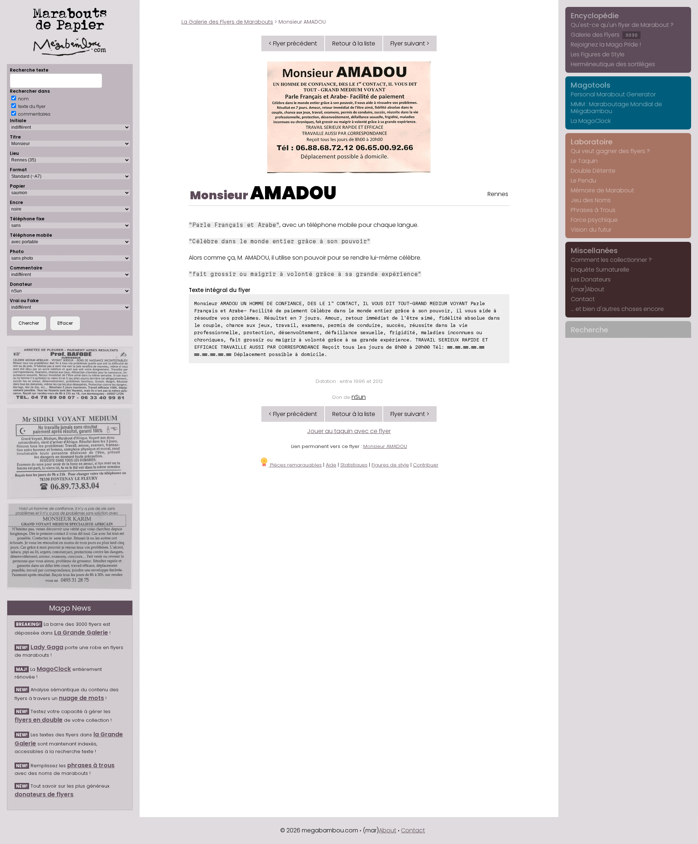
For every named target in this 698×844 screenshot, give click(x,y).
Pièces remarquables (295, 464)
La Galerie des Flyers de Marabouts (227, 21)
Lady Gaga (47, 647)
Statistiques (354, 464)
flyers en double (39, 720)
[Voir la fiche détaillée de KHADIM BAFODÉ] (70, 375)
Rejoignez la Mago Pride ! (606, 44)
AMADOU (293, 193)
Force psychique (594, 220)
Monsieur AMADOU (385, 446)
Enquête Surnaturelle (600, 269)
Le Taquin (584, 161)
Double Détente (593, 171)
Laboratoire (592, 142)
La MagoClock (591, 121)
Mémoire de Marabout (602, 190)
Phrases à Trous (593, 210)
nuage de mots (81, 698)
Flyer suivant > (409, 43)
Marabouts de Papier (70, 18)
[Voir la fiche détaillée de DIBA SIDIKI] (70, 454)
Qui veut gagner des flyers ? (610, 151)
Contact (583, 299)
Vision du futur (591, 229)
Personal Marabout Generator (613, 94)
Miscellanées (594, 250)
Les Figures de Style (598, 54)
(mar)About (587, 289)
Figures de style (390, 464)
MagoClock (54, 669)
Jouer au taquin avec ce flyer (349, 431)
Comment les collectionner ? (611, 260)
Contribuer (425, 464)
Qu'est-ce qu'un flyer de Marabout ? (622, 25)
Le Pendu (583, 180)
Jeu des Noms (591, 200)
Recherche (589, 330)
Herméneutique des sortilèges (613, 64)
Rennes (498, 194)
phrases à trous (91, 765)
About (387, 830)
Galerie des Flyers (604, 35)
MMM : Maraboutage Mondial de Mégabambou (616, 107)
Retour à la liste (353, 43)
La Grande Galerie (81, 632)
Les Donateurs (591, 279)
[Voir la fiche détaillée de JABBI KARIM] (70, 546)
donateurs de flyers (44, 794)
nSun (359, 397)
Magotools (590, 85)
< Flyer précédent (293, 43)
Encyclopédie (595, 16)
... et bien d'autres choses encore (617, 309)
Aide (331, 464)
